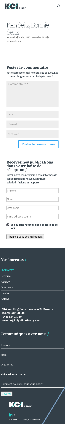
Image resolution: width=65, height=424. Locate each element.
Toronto (7, 270)
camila (13, 37)
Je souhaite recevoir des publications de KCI (34, 226)
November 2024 (39, 37)
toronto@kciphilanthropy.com (21, 320)
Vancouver (7, 287)
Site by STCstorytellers (31, 419)
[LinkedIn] (11, 415)
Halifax (5, 293)
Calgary (5, 281)
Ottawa (5, 298)
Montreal (6, 276)
